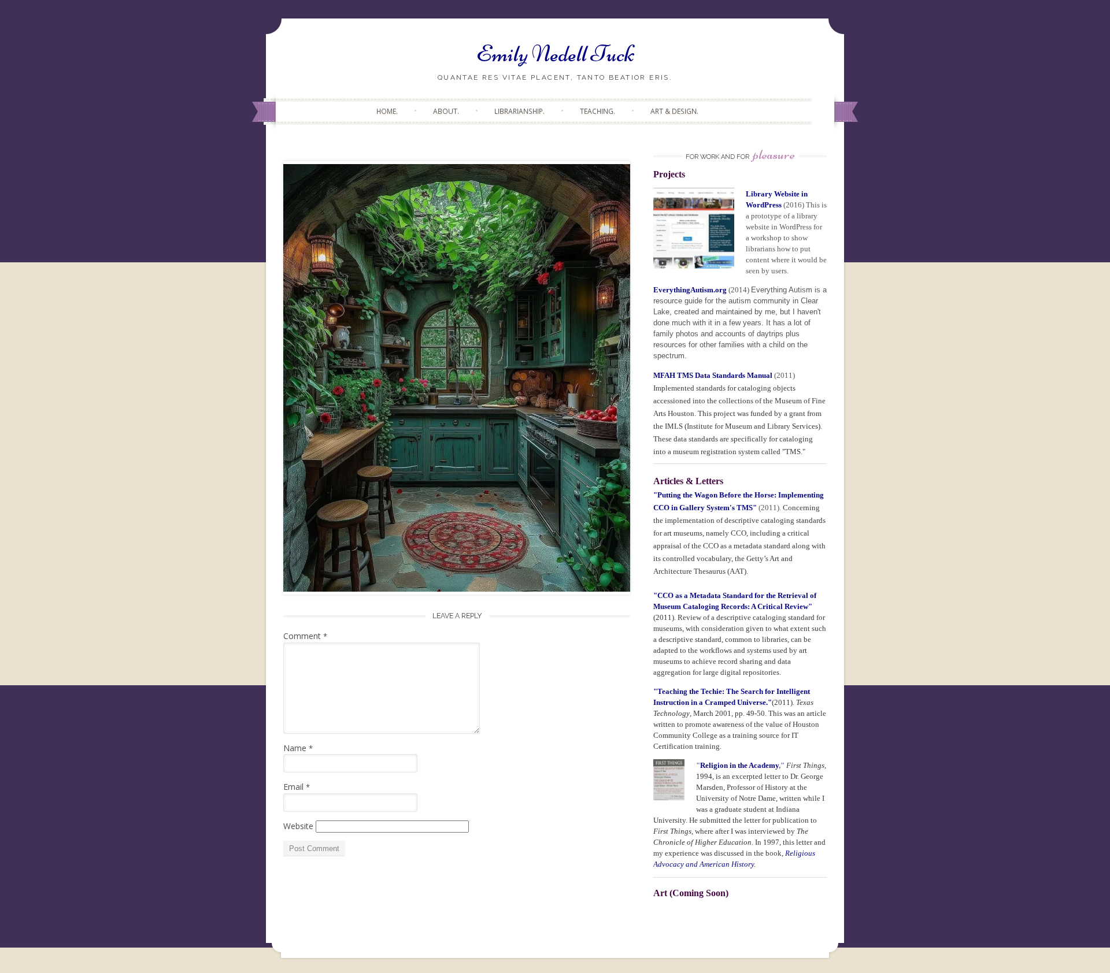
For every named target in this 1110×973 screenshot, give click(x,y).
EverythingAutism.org (690, 289)
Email (296, 786)
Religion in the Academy (739, 765)
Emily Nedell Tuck (555, 54)
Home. (387, 111)
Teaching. (597, 111)
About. (446, 111)
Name (298, 747)
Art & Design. (674, 111)
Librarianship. (519, 111)
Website (298, 825)
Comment (305, 635)
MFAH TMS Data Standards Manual (713, 375)
